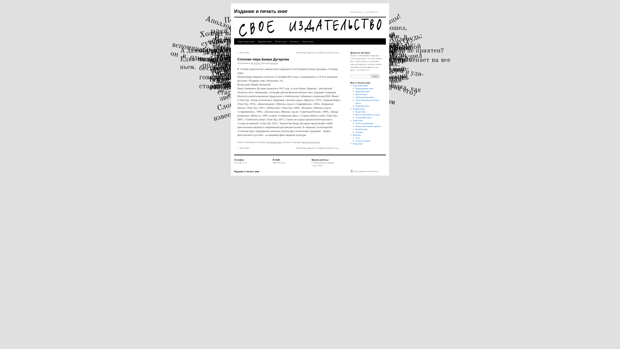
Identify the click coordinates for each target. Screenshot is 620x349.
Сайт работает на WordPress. (366, 171)
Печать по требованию (364, 123)
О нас (357, 138)
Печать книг (281, 41)
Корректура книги (362, 91)
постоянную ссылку (311, 142)
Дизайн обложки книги (364, 97)
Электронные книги (363, 117)
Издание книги (265, 41)
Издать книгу (360, 111)
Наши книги (307, 41)
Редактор (274, 63)
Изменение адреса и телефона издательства (318, 52)
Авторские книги (274, 142)
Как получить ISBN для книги (367, 114)
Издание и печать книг (261, 10)
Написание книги (362, 106)
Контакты (294, 41)
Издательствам (361, 129)
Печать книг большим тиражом (368, 126)
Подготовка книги (246, 41)
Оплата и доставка (362, 140)
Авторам (359, 132)
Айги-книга (243, 52)
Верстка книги (361, 94)
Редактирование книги (364, 88)
